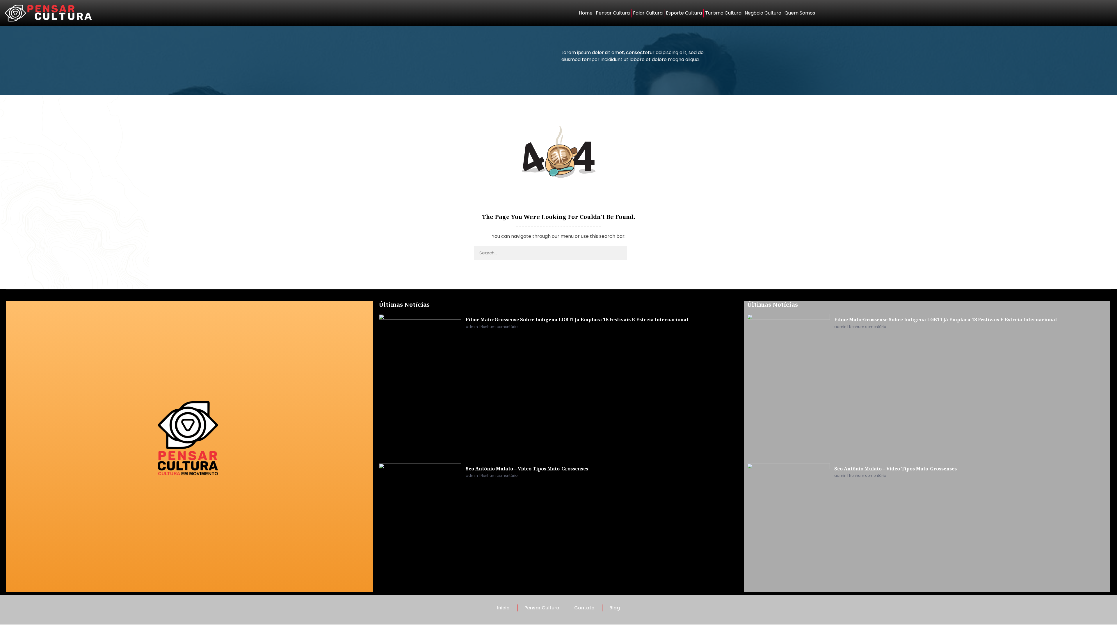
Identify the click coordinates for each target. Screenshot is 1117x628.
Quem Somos (800, 13)
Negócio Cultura (763, 13)
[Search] (635, 253)
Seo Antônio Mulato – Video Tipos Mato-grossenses (527, 468)
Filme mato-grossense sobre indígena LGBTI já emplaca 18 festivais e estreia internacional (577, 319)
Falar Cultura (648, 13)
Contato (584, 607)
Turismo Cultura (723, 13)
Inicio (503, 607)
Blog (614, 607)
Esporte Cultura (684, 13)
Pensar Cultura (613, 13)
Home (586, 13)
